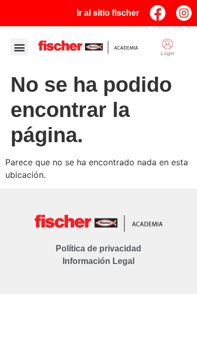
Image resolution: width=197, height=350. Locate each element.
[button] (19, 47)
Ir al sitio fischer (108, 12)
